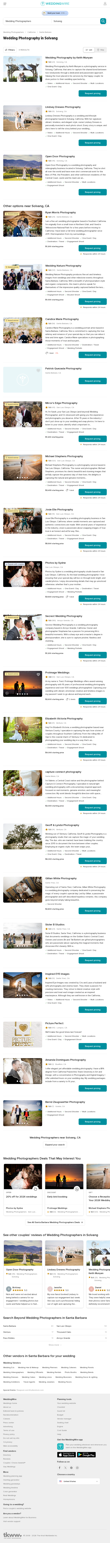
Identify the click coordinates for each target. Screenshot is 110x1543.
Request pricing (92, 93)
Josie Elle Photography (59, 509)
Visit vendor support (11, 1521)
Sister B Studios (55, 924)
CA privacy (7, 1442)
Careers (6, 1419)
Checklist (61, 1407)
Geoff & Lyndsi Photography (62, 825)
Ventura (6, 1332)
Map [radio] (102, 50)
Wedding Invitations (11, 1382)
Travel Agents (29, 1382)
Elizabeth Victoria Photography (64, 718)
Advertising (8, 1426)
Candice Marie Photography (62, 319)
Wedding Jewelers (46, 1382)
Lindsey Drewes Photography (63, 107)
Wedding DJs (8, 1367)
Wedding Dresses (10, 1377)
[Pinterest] (71, 1467)
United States (70, 1481)
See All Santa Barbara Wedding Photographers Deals (54, 1222)
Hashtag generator (11, 1480)
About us (7, 1407)
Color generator (10, 1491)
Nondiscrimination (10, 1415)
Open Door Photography (60, 156)
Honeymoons (9, 1499)
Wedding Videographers (13, 1372)
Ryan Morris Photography (60, 212)
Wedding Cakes (28, 1377)
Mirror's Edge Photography (61, 403)
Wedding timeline (10, 1488)
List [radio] (90, 50)
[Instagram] (77, 1467)
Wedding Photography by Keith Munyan (69, 57)
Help (59, 1434)
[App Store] (66, 1457)
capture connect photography (63, 772)
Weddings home (10, 1403)
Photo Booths (71, 1372)
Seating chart (62, 1422)
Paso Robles (9, 1338)
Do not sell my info (11, 1438)
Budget (60, 1415)
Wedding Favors (65, 1382)
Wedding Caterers (68, 1367)
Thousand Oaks (64, 1332)
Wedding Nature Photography (63, 265)
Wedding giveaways (11, 1484)
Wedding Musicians (63, 1377)
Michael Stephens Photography (64, 456)
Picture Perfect (54, 1023)
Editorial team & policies (13, 1411)
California (32, 32)
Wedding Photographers (13, 32)
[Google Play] (86, 1457)
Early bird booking (57, 1196)
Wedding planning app (12, 1476)
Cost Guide (62, 1430)
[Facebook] (59, 1467)
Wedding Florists (87, 1367)
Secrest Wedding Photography (63, 616)
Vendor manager (64, 1419)
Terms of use (8, 1430)
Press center (8, 1422)
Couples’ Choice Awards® (14, 1463)
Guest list (61, 1411)
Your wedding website (66, 1403)
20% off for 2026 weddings (21, 1196)
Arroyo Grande (63, 1338)
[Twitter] (65, 1467)
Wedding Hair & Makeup (28, 1367)
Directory (7, 1455)
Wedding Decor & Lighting (86, 1377)
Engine (60, 1426)
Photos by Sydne (55, 562)
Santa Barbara (45, 32)
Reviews (6, 1459)
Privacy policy (9, 1434)
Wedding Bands (87, 1372)
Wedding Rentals (54, 1372)
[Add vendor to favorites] (38, 59)
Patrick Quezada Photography (63, 368)
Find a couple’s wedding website (17, 1508)
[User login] (105, 3)
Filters (11, 50)
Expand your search (55, 1144)
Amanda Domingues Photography (65, 1059)
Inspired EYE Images (57, 974)
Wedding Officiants (35, 1372)
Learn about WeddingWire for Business (19, 1517)
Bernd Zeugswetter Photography (65, 1102)
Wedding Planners (49, 1367)
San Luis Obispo (64, 1326)
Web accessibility (10, 1446)
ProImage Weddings (57, 672)
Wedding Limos (45, 1377)
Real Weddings (9, 1495)
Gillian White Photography (61, 878)
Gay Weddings (9, 1467)
